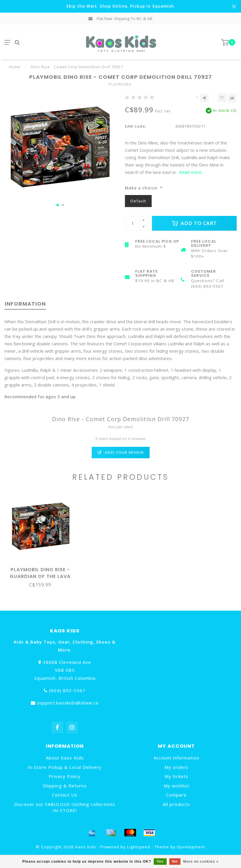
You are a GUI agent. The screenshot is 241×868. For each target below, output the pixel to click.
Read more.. (191, 172)
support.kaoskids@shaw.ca (67, 703)
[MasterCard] (130, 832)
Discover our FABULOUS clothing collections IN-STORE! (64, 807)
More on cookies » (201, 861)
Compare (176, 795)
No (175, 861)
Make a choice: (143, 188)
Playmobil (120, 84)
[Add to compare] (232, 98)
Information (25, 303)
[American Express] (92, 832)
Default (138, 201)
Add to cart (198, 223)
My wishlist (176, 786)
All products (176, 804)
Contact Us (64, 795)
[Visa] (149, 832)
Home (15, 66)
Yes (160, 861)
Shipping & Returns (65, 786)
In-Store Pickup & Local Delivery (65, 767)
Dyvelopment (191, 846)
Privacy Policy (65, 776)
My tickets (176, 776)
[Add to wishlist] (221, 98)
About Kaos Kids (65, 758)
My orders (176, 767)
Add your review (123, 452)
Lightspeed (138, 846)
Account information (176, 758)
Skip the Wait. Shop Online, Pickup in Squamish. (120, 6)
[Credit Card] (111, 832)
